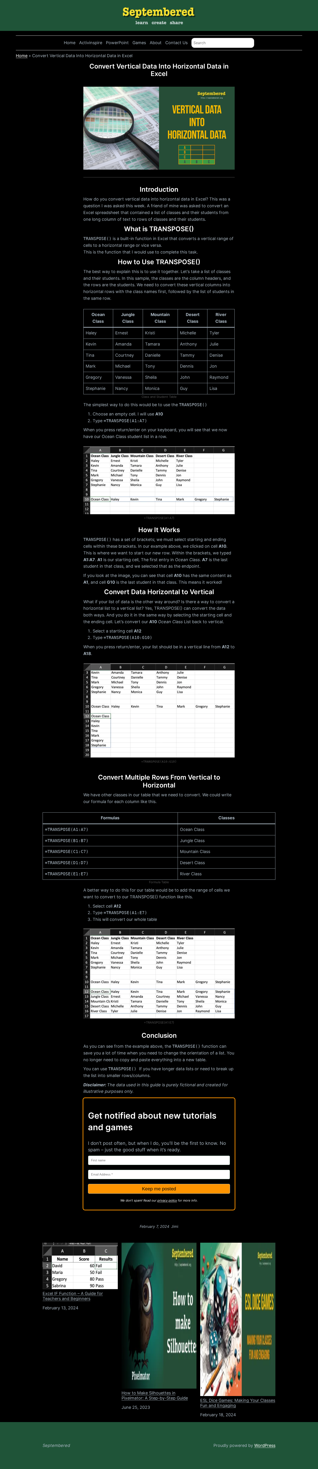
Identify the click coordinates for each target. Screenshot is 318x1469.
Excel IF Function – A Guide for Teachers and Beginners (73, 1296)
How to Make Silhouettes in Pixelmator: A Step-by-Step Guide (155, 1395)
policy (172, 1200)
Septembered (56, 1445)
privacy (162, 1200)
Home (69, 42)
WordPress (264, 1445)
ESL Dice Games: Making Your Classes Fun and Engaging (237, 1403)
